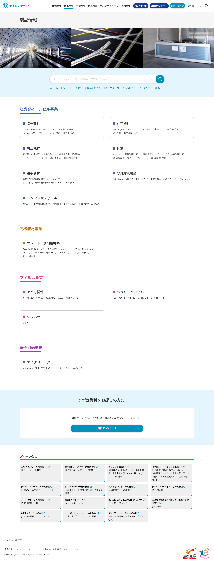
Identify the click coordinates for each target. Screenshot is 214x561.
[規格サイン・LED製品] (34, 468)
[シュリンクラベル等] (74, 501)
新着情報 (57, 6)
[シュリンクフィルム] (125, 501)
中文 (199, 6)
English (191, 6)
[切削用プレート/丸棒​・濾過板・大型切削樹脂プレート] (84, 489)
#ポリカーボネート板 (61, 88)
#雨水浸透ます (92, 88)
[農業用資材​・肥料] (34, 501)
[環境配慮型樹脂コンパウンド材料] (81, 514)
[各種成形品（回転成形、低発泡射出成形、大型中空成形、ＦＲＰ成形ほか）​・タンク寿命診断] (126, 472)
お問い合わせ (177, 6)
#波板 (79, 88)
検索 (160, 79)
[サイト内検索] (206, 6)
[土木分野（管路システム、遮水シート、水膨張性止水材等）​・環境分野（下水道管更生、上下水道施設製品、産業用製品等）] (170, 473)
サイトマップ (78, 549)
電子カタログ (141, 6)
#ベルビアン (129, 88)
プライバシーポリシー (26, 549)
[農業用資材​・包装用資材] (120, 488)
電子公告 (8, 549)
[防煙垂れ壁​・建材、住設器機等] (80, 468)
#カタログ (145, 88)
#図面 (157, 88)
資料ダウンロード (159, 6)
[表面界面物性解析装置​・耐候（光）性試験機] (127, 516)
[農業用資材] (167, 488)
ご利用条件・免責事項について (54, 549)
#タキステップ (111, 88)
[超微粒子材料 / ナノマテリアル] (36, 514)
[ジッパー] (170, 503)
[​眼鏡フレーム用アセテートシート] (37, 488)
